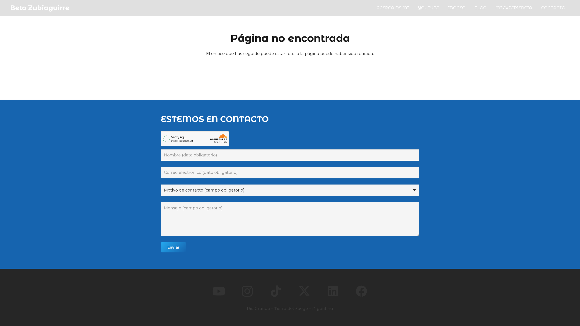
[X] (304, 291)
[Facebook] (361, 291)
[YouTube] (218, 291)
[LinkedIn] (333, 291)
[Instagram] (247, 291)
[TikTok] (275, 291)
